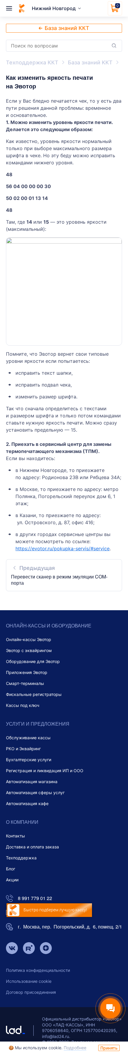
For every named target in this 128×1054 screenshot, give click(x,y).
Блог (10, 868)
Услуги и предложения (37, 723)
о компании (22, 821)
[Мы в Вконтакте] (12, 948)
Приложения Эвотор (26, 672)
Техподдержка (21, 857)
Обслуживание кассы (28, 737)
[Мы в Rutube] (29, 948)
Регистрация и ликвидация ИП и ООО (44, 770)
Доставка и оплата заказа (32, 846)
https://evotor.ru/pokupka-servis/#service (62, 548)
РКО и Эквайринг (23, 748)
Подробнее (75, 1047)
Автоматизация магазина (31, 781)
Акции (12, 879)
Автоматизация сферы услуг (35, 792)
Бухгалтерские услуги (28, 759)
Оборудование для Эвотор (33, 661)
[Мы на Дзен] (46, 948)
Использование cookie (28, 981)
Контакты (15, 835)
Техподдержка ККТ (32, 62)
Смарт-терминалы (25, 683)
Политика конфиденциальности (38, 970)
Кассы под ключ (22, 705)
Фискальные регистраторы (34, 694)
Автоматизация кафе (27, 803)
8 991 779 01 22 (35, 898)
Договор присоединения (31, 992)
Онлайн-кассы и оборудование (48, 625)
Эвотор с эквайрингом (29, 650)
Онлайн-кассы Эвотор (28, 639)
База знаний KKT (90, 62)
